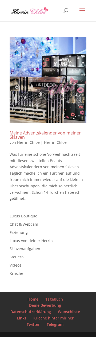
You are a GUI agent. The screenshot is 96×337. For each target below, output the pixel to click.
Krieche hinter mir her (53, 318)
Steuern (17, 256)
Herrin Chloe (28, 142)
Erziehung (19, 232)
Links (21, 318)
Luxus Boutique (23, 215)
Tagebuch (54, 299)
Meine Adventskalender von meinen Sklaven (46, 135)
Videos (15, 265)
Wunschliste (69, 311)
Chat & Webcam (24, 224)
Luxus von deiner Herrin (31, 240)
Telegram (55, 324)
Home (32, 299)
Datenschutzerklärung (30, 311)
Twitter (33, 324)
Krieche (16, 273)
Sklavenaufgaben (25, 248)
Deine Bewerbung (45, 305)
